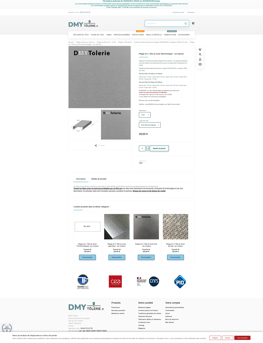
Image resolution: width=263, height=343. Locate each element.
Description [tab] (81, 179)
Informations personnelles (174, 307)
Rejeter (227, 338)
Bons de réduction (171, 319)
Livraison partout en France (148, 310)
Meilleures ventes (117, 313)
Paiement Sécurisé (145, 316)
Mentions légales (144, 307)
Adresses (168, 316)
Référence (142, 161)
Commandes (169, 310)
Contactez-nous (178, 12)
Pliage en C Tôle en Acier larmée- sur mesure (175, 245)
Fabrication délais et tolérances (149, 319)
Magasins (141, 328)
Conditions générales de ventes (149, 313)
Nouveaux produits (118, 310)
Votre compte (172, 302)
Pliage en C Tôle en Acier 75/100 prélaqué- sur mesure (88, 245)
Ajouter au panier (159, 148)
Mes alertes (169, 322)
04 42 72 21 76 (86, 328)
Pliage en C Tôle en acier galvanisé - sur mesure (117, 245)
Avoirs (167, 313)
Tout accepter (242, 338)
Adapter (215, 338)
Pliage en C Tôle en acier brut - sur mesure (146, 245)
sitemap (141, 325)
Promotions (115, 307)
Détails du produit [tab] (98, 179)
